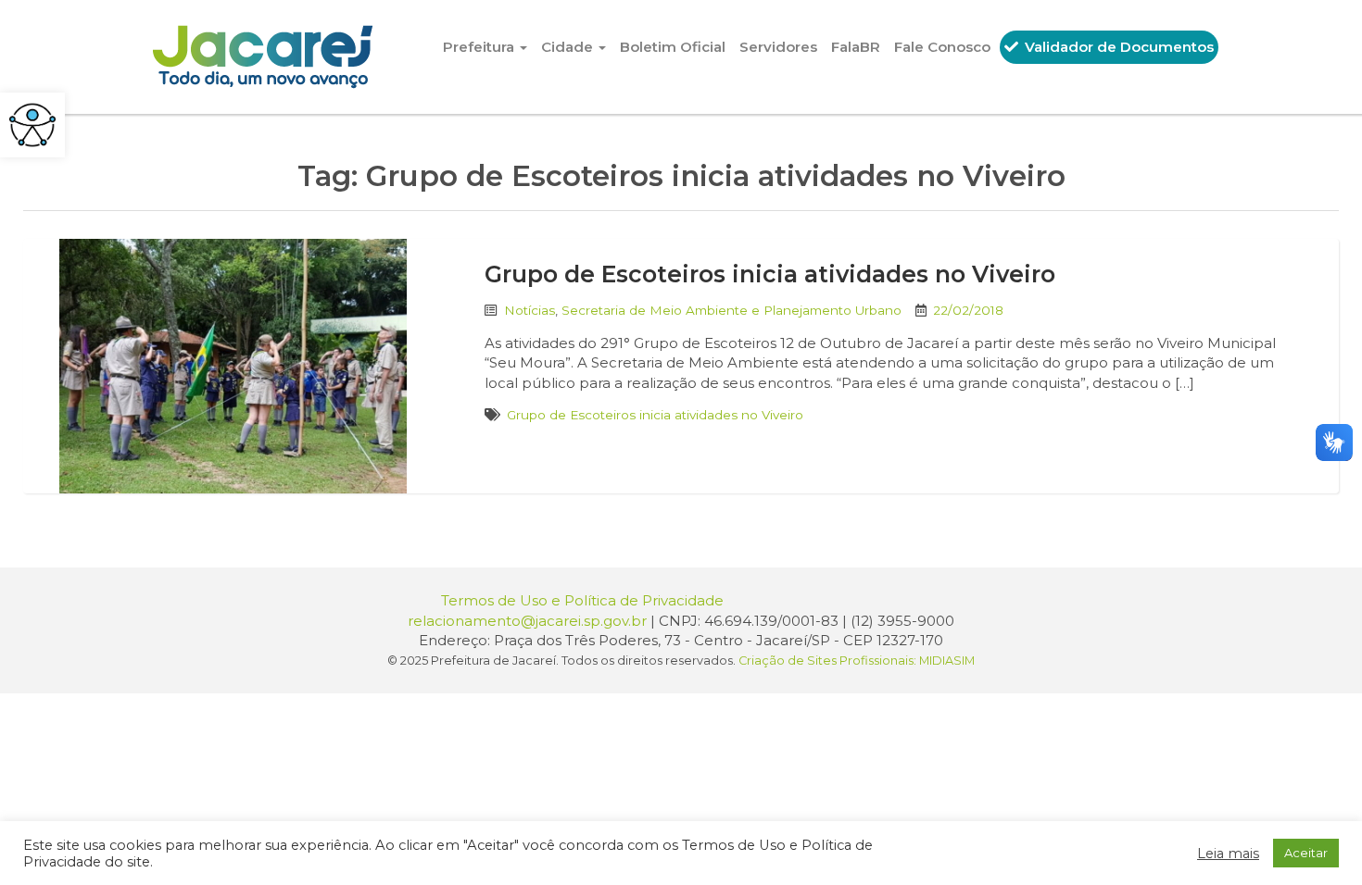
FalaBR (855, 47)
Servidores (778, 47)
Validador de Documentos (1117, 47)
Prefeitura (480, 47)
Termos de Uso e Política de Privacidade (582, 600)
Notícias (529, 310)
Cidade (569, 47)
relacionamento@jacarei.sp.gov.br (527, 620)
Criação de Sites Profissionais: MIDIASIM (856, 660)
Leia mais (1228, 853)
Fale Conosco (942, 47)
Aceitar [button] (1306, 852)
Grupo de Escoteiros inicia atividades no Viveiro (770, 274)
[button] (32, 125)
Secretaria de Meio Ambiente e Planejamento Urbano (731, 310)
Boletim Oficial (672, 47)
